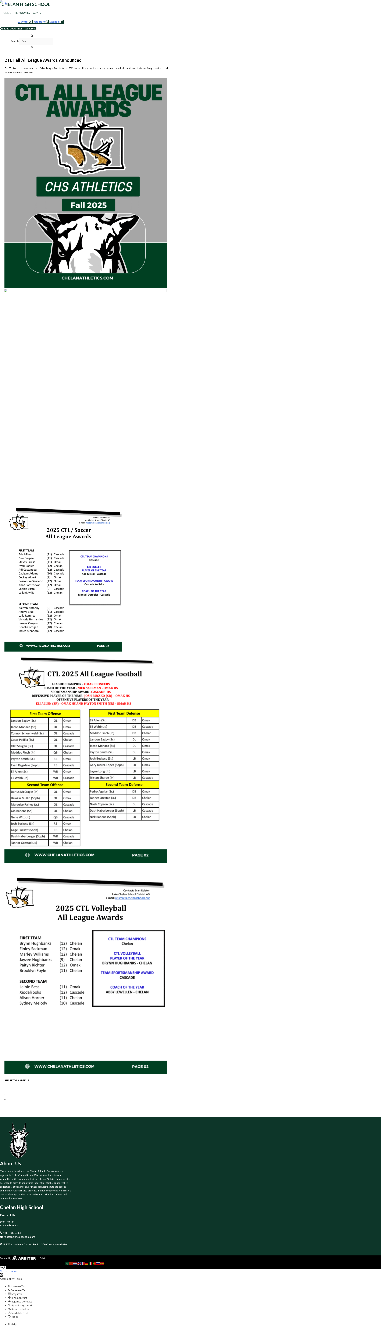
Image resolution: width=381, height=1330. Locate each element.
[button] (32, 36)
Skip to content (8, 1271)
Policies (43, 1258)
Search (15, 41)
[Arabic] (67, 1263)
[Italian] (91, 1263)
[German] (87, 1263)
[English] (79, 1263)
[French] (83, 1263)
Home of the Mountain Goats (21, 12)
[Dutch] (75, 1263)
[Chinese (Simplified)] (71, 1263)
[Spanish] (102, 1263)
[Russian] (98, 1263)
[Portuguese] (94, 1263)
